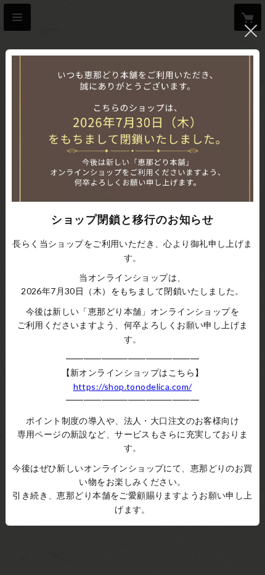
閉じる (251, 31)
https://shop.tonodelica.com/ (132, 386)
